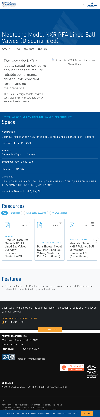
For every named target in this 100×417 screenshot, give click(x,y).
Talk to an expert (50, 330)
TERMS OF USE (7, 405)
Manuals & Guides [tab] (59, 213)
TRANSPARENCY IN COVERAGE (42, 405)
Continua (33, 387)
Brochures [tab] (15, 213)
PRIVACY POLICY (21, 405)
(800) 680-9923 (31, 348)
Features (42, 49)
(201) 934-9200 (14, 322)
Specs (17, 49)
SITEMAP (58, 405)
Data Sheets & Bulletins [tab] (36, 213)
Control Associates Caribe (54, 387)
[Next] (96, 239)
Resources (29, 49)
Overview (6, 49)
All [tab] (4, 213)
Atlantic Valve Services (13, 387)
